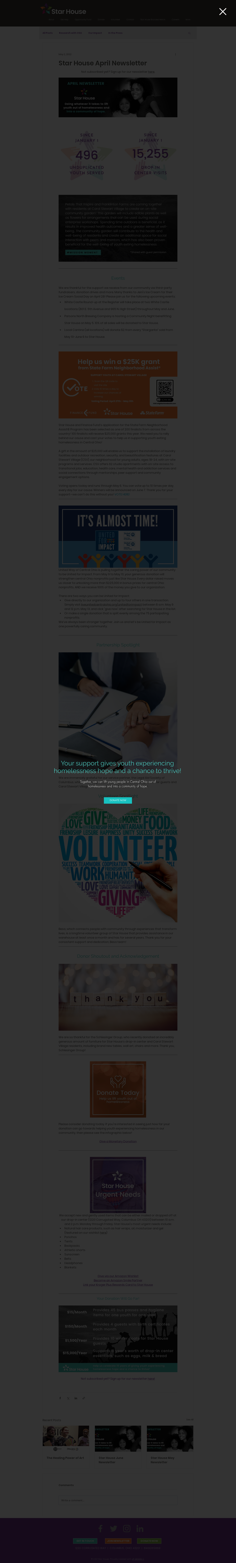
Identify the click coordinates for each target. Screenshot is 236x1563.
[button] (222, 11)
